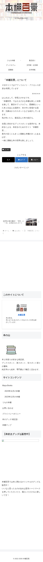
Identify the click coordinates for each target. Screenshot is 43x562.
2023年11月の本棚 (12, 391)
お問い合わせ (7, 408)
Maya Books (7, 385)
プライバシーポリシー (11, 414)
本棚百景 (21, 315)
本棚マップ (6, 425)
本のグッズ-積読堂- (10, 419)
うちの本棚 (6, 402)
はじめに (7, 149)
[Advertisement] (21, 39)
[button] (34, 159)
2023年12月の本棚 (12, 397)
